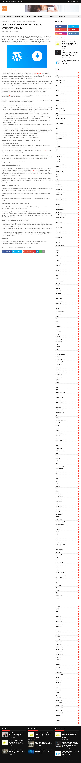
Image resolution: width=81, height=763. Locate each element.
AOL (67, 105)
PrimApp (8, 95)
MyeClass (67, 379)
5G (67, 72)
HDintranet (67, 288)
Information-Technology (67, 311)
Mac (67, 344)
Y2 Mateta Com (67, 595)
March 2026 (67, 613)
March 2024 (67, 667)
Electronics (67, 235)
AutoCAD (67, 126)
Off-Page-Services (67, 394)
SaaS (67, 473)
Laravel (67, 329)
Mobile (67, 369)
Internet (67, 316)
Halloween (67, 283)
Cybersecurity (67, 189)
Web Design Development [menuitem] (39, 16)
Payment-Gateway (67, 412)
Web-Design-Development (67, 564)
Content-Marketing (67, 171)
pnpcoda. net (67, 438)
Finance (67, 255)
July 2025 (67, 629)
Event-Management (67, 245)
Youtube (67, 597)
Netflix (67, 382)
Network (67, 384)
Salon (67, 478)
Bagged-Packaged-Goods (67, 136)
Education (67, 232)
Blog (67, 148)
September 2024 (67, 654)
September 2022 (67, 712)
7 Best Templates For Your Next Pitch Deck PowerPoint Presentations (70, 62)
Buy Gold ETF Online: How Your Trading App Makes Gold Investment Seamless (16, 734)
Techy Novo (5, 31)
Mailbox (67, 349)
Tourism (67, 537)
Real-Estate (67, 458)
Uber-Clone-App (67, 549)
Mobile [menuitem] (28, 16)
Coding (67, 166)
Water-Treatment (67, 562)
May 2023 (67, 692)
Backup (67, 133)
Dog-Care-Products (67, 217)
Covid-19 (67, 176)
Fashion (67, 252)
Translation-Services (67, 544)
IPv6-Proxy (67, 326)
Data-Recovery (67, 194)
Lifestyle (67, 334)
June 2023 (67, 690)
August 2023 (67, 685)
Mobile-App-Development (67, 372)
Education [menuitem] (61, 16)
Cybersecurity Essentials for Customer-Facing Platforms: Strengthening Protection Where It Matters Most (70, 53)
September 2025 (67, 624)
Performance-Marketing (67, 420)
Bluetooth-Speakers (67, 153)
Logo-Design (67, 341)
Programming (67, 448)
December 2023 (67, 674)
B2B (67, 131)
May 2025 (67, 634)
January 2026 (67, 616)
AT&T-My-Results (67, 120)
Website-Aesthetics (67, 572)
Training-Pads (67, 542)
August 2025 (67, 626)
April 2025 (67, 636)
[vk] (73, 33)
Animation (67, 103)
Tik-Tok (67, 532)
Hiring (67, 296)
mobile (45, 150)
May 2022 (67, 723)
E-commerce (67, 227)
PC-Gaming (67, 417)
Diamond (67, 204)
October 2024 (67, 652)
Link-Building (67, 339)
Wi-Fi (67, 582)
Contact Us (13, 1)
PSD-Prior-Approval (67, 450)
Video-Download (67, 554)
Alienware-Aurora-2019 (67, 93)
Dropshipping (67, 224)
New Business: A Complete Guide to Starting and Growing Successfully (16, 751)
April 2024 (67, 664)
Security (67, 481)
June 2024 (67, 659)
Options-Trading (67, 402)
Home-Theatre (67, 301)
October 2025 (67, 621)
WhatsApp (67, 580)
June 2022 (67, 720)
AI (67, 85)
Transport (67, 547)
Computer (67, 169)
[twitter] (69, 1)
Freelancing (67, 263)
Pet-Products (67, 427)
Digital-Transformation (67, 214)
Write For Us (20, 1)
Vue (67, 559)
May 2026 (67, 608)
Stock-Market (67, 519)
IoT (67, 318)
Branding (67, 159)
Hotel (67, 306)
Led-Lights (67, 331)
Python (67, 453)
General (67, 270)
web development (36, 73)
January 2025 (67, 644)
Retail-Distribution (67, 471)
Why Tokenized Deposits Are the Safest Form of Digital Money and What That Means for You (70, 44)
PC (67, 415)
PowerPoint (67, 443)
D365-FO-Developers (67, 192)
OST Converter (67, 405)
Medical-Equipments (67, 359)
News (67, 387)
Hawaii (67, 285)
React (67, 455)
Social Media (67, 499)
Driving (67, 219)
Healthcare (67, 293)
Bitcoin (67, 141)
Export (67, 247)
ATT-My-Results (67, 123)
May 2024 (67, 662)
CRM (67, 179)
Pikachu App (67, 430)
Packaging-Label (67, 410)
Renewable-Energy (67, 466)
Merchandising (67, 364)
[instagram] (71, 1)
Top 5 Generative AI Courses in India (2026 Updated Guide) (43, 750)
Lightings (67, 336)
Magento (67, 346)
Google (67, 278)
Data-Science (67, 197)
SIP (67, 488)
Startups (67, 516)
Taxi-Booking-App (67, 524)
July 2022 (67, 718)
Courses (67, 174)
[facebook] (66, 1)
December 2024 (67, 646)
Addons (67, 75)
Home (3, 1)
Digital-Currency (67, 207)
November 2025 (67, 619)
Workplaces (67, 587)
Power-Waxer (67, 440)
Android (67, 98)
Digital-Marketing (67, 209)
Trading (67, 539)
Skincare (67, 491)
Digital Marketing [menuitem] (19, 16)
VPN (67, 557)
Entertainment (67, 237)
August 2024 (67, 657)
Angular (67, 100)
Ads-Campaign (67, 77)
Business (67, 161)
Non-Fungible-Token (67, 392)
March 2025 (67, 639)
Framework (67, 257)
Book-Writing (67, 156)
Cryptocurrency (67, 184)
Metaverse (67, 367)
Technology (11, 247)
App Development (67, 108)
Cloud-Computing (67, 164)
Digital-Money (67, 212)
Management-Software (67, 354)
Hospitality (67, 303)
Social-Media (67, 501)
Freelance (67, 260)
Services (67, 486)
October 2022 (67, 710)
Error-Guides (67, 240)
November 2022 (67, 707)
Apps (67, 113)
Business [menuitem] (9, 16)
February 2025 (67, 641)
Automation (67, 128)
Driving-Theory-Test (67, 222)
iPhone (67, 321)
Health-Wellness (67, 290)
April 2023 (67, 695)
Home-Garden (67, 298)
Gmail (67, 275)
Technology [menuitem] (52, 16)
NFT (67, 389)
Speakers (67, 509)
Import (67, 308)
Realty (67, 463)
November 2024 (67, 649)
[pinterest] (74, 1)
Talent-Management (67, 521)
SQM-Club (67, 511)
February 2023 (67, 700)
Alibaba (67, 90)
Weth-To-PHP (67, 577)
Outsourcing (67, 407)
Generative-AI (67, 273)
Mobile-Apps (67, 374)
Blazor (67, 143)
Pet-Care (67, 425)
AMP (6, 247)
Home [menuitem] (3, 16)
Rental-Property (67, 468)
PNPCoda (67, 435)
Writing (67, 592)
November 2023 (67, 677)
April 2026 (67, 611)
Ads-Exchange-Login (67, 80)
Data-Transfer (67, 199)
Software (67, 504)
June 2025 (67, 631)
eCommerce (67, 230)
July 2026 (67, 606)
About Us (8, 1)
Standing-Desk (67, 514)
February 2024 (67, 669)
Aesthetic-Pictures (67, 82)
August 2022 (67, 715)
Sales (67, 476)
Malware (67, 351)
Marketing (67, 356)
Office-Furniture (67, 397)
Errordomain (67, 242)
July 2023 (67, 687)
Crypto (67, 181)
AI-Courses (67, 87)
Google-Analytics (67, 280)
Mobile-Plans (67, 377)
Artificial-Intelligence (67, 118)
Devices (67, 202)
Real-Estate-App (67, 460)
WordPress (7, 21)
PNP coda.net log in (67, 433)
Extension (67, 250)
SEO (34, 170)
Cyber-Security (67, 186)
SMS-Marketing (67, 496)
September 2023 (67, 682)
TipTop (15, 95)
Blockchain (67, 146)
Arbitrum (67, 115)
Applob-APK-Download (67, 110)
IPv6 (67, 323)
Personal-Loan (67, 422)
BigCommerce (67, 138)
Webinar (67, 570)
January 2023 (67, 702)
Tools (67, 534)
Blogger (67, 151)
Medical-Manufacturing (67, 362)
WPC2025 (67, 590)
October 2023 (67, 679)
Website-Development (20, 247)
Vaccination (67, 552)
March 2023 (67, 697)
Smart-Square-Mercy (67, 493)
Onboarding (67, 400)
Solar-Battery (67, 506)
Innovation (67, 313)
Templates (67, 529)
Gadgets (67, 265)
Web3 (67, 567)
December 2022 (67, 705)
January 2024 (67, 672)
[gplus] (77, 1)
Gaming (67, 268)
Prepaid (67, 445)
